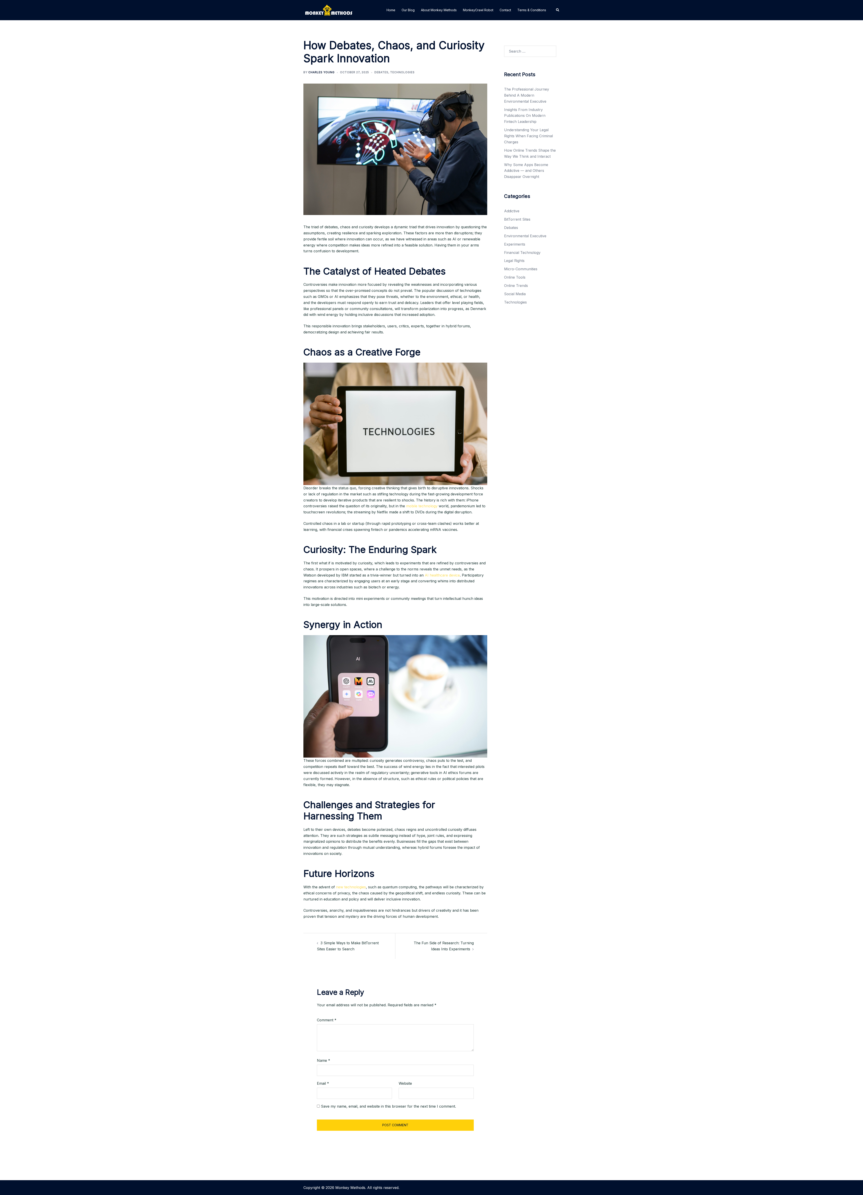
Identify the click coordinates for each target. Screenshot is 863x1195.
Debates (381, 72)
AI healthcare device (442, 575)
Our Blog (408, 10)
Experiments (514, 244)
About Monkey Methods (439, 10)
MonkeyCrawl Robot (478, 10)
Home (391, 10)
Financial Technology (522, 252)
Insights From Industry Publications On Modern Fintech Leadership (524, 115)
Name (323, 1060)
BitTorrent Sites (517, 219)
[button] (558, 10)
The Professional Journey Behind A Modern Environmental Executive (526, 95)
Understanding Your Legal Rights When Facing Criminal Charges (528, 136)
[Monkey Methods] (328, 9)
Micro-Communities (520, 269)
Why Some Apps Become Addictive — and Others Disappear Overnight (526, 170)
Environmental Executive (525, 236)
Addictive (511, 211)
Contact (505, 10)
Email (323, 1083)
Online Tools (514, 277)
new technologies (351, 887)
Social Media (515, 294)
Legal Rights (514, 260)
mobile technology (422, 506)
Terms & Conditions (531, 10)
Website (405, 1083)
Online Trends (516, 285)
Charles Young (321, 72)
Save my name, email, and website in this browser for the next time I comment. (388, 1106)
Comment (326, 1020)
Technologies (402, 72)
